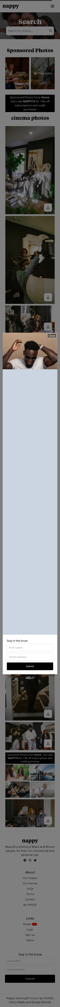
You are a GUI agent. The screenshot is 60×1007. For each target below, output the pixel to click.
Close (51, 336)
